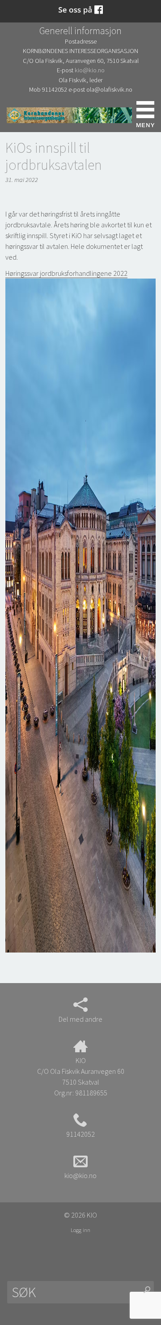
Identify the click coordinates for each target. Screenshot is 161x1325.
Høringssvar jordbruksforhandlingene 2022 (66, 273)
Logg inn (80, 1229)
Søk (16, 114)
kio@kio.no (90, 70)
